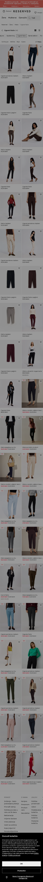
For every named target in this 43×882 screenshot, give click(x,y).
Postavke (21, 871)
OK (21, 864)
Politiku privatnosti (14, 855)
